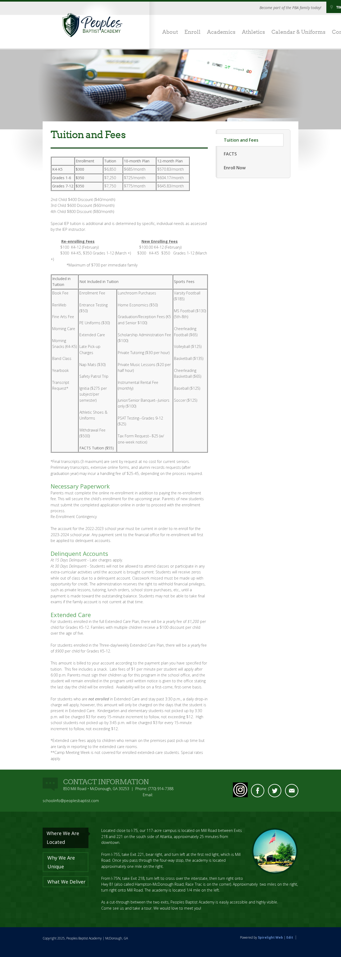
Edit (289, 937)
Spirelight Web (270, 937)
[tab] (67, 838)
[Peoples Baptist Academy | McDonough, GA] (92, 24)
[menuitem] (167, 32)
